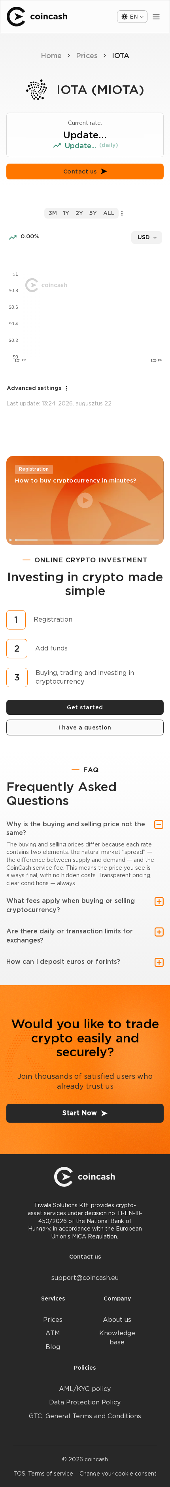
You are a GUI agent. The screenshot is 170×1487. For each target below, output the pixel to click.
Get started (85, 707)
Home (51, 55)
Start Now (79, 1113)
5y (93, 213)
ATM (52, 1333)
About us (117, 1319)
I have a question (85, 727)
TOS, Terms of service (43, 1473)
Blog (52, 1347)
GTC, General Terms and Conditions (85, 1416)
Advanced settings (34, 388)
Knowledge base (117, 1337)
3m (53, 213)
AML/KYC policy (85, 1389)
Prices (87, 55)
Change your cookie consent (118, 1473)
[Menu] (156, 16)
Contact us (80, 171)
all (109, 213)
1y (66, 213)
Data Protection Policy (85, 1402)
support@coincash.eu (85, 1278)
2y (79, 213)
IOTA (120, 55)
